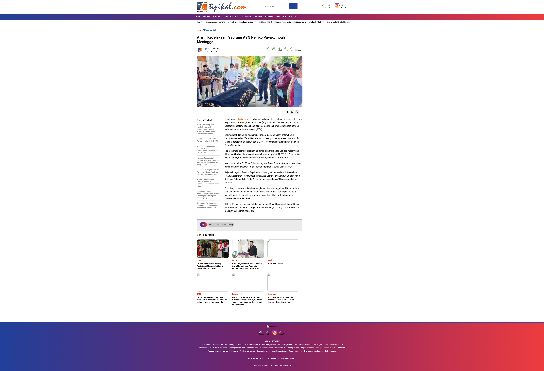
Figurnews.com (307, 348)
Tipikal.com (206, 344)
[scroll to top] (525, 366)
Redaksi (272, 359)
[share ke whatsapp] (281, 50)
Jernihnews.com (305, 344)
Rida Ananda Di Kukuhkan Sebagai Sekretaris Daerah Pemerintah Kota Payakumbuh (340, 22)
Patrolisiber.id (330, 351)
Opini (284, 17)
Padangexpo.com (321, 344)
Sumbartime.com (220, 344)
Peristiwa (246, 17)
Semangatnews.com (237, 348)
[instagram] (338, 7)
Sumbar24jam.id (263, 351)
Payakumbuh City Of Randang (221, 224)
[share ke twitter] (275, 50)
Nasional (258, 17)
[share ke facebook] (269, 50)
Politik (292, 17)
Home (197, 17)
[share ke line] (293, 50)
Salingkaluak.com (289, 344)
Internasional (232, 17)
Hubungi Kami (287, 359)
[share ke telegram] (287, 50)
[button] (287, 112)
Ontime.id (341, 348)
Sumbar (206, 17)
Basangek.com (293, 348)
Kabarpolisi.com (295, 351)
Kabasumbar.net (214, 351)
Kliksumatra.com (220, 348)
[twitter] (331, 7)
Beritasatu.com (266, 348)
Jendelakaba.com (230, 351)
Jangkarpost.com (279, 351)
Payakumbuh (210, 30)
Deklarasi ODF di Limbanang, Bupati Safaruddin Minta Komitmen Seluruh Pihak (270, 22)
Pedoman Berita (256, 359)
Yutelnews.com (336, 344)
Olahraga (217, 17)
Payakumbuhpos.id (247, 351)
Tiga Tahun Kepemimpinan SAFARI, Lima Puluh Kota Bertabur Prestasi (205, 22)
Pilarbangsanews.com (271, 344)
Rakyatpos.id (280, 348)
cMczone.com (205, 348)
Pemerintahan (272, 17)
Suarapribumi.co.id (252, 344)
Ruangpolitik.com (236, 344)
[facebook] (325, 7)
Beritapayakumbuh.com (325, 348)
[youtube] (344, 7)
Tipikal (206, 49)
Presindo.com (253, 348)
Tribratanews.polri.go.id (313, 351)
